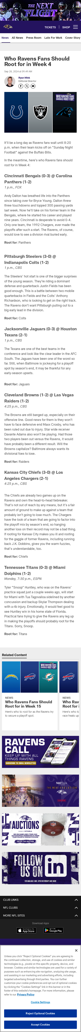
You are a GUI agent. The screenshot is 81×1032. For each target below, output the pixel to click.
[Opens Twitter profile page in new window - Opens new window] (27, 86)
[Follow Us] (40, 868)
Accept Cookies (40, 1024)
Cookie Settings (40, 1002)
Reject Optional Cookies (40, 1013)
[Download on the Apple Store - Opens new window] (26, 930)
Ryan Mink (24, 77)
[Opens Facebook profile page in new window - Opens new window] (20, 86)
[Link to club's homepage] (8, 25)
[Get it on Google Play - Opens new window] (53, 932)
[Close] (76, 950)
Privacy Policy (25, 994)
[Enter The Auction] (40, 829)
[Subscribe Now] (40, 752)
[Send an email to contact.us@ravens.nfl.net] (33, 86)
